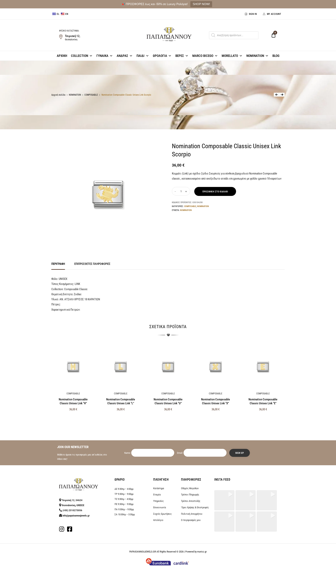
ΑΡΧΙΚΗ (62, 56)
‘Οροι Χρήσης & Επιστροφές (195, 507)
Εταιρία (157, 494)
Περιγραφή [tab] (58, 264)
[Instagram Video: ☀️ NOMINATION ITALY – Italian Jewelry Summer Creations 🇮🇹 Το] (267, 521)
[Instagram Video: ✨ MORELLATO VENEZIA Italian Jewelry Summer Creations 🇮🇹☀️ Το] (224, 521)
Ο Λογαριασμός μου (190, 520)
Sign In (253, 14)
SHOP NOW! (201, 4)
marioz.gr (202, 551)
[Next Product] (282, 95)
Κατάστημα (158, 488)
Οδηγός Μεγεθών (190, 488)
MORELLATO (230, 56)
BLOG (275, 56)
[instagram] (61, 530)
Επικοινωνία (159, 507)
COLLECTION (79, 56)
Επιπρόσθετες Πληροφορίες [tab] (92, 264)
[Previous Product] (276, 95)
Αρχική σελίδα (58, 94)
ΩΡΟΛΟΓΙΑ (160, 56)
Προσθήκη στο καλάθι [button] (73, 417)
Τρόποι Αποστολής (190, 501)
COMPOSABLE (91, 94)
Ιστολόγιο (158, 520)
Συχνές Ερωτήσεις (162, 513)
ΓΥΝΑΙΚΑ (102, 56)
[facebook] (69, 530)
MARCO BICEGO (202, 56)
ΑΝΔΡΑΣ (122, 56)
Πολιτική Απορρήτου (191, 513)
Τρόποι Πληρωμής (190, 494)
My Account (274, 14)
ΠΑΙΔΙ (140, 56)
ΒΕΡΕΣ (179, 56)
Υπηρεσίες (158, 501)
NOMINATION (255, 56)
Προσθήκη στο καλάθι (215, 191)
